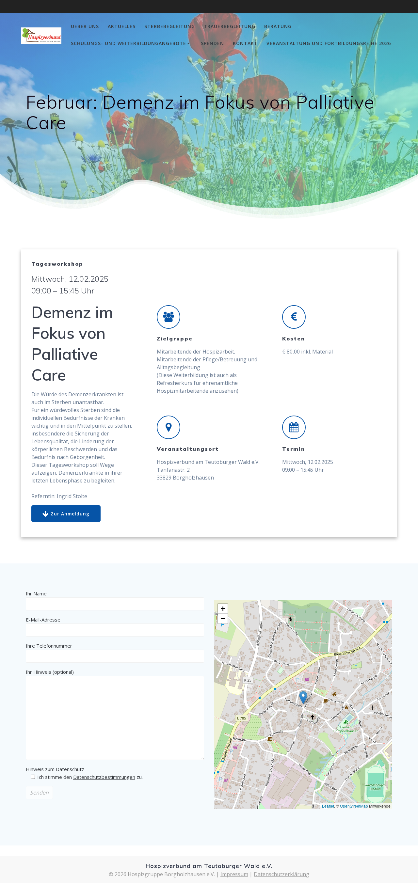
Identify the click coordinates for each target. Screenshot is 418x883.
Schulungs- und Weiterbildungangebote (128, 43)
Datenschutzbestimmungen (104, 777)
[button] (303, 697)
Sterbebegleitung (169, 26)
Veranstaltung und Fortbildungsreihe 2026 (328, 43)
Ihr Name (36, 593)
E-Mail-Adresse (43, 619)
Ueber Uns (85, 26)
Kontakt (245, 43)
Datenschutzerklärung (281, 874)
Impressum (234, 874)
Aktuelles (122, 26)
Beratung (278, 26)
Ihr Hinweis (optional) (50, 672)
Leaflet (328, 806)
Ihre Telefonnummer (49, 645)
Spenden (212, 43)
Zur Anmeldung (70, 514)
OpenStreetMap (354, 806)
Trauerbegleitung (229, 26)
